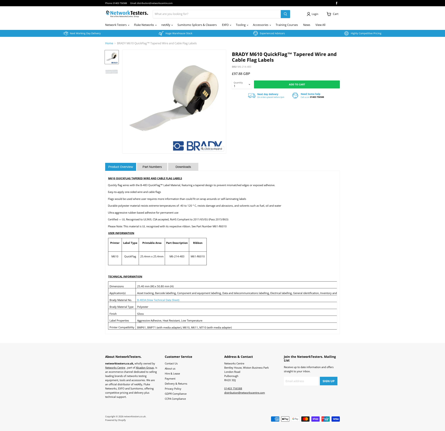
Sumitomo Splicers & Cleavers (197, 25)
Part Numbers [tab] (152, 167)
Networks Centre (115, 367)
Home (109, 43)
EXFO (225, 25)
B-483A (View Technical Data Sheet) (158, 300)
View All (320, 25)
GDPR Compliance (176, 393)
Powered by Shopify (115, 420)
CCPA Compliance (175, 398)
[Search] (285, 14)
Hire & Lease (172, 373)
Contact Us (171, 363)
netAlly (166, 25)
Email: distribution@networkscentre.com (151, 3)
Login (315, 14)
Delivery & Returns (176, 383)
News (306, 25)
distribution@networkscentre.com (244, 392)
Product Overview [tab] (120, 167)
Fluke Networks (144, 25)
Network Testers (116, 25)
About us (170, 368)
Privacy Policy (173, 388)
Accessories (261, 25)
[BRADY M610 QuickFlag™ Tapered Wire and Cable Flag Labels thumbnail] (112, 57)
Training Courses (287, 25)
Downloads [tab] (183, 167)
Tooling (241, 25)
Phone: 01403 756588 (116, 3)
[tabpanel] (222, 252)
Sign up (329, 381)
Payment (170, 378)
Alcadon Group (145, 367)
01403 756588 (317, 97)
